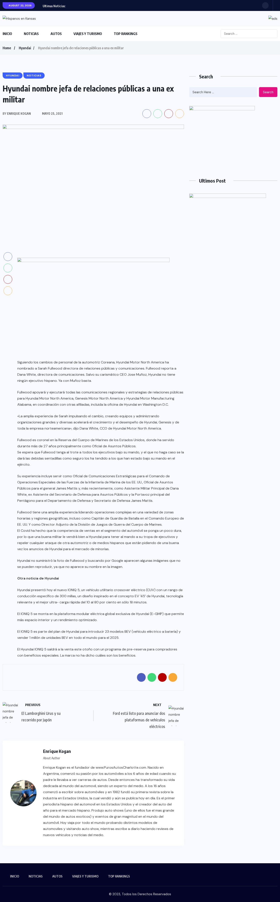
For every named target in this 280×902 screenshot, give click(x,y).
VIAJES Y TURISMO (88, 34)
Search (268, 92)
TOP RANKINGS (125, 34)
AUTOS (56, 34)
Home (7, 48)
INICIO (7, 34)
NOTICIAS (31, 34)
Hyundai (25, 48)
